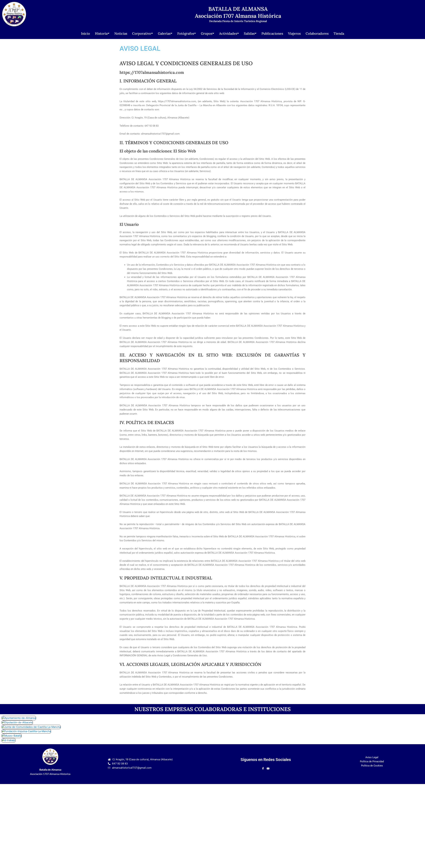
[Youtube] (268, 768)
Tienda (339, 33)
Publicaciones (272, 33)
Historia (101, 33)
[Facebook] (263, 768)
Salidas (249, 33)
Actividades (228, 33)
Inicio (85, 33)
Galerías (164, 33)
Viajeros (294, 33)
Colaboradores (317, 33)
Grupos (206, 33)
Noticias (120, 33)
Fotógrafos (185, 33)
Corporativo (141, 33)
